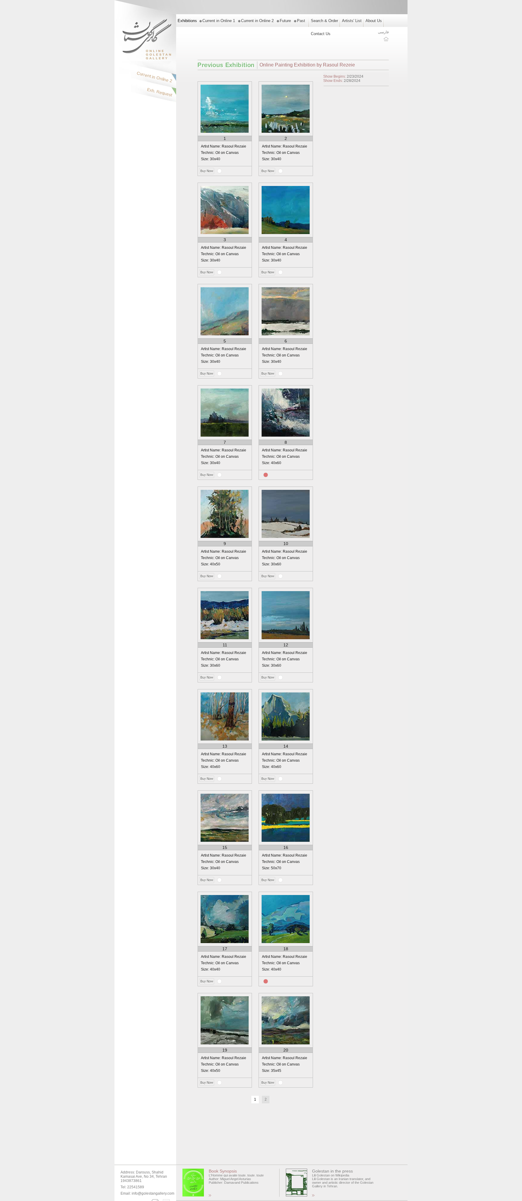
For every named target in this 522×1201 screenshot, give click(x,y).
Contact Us (320, 33)
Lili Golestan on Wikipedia (330, 1175)
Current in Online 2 (257, 20)
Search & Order (324, 20)
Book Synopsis (223, 1171)
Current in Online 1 (218, 20)
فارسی (383, 32)
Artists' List (352, 20)
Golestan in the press (332, 1171)
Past (301, 20)
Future (285, 20)
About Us (374, 20)
